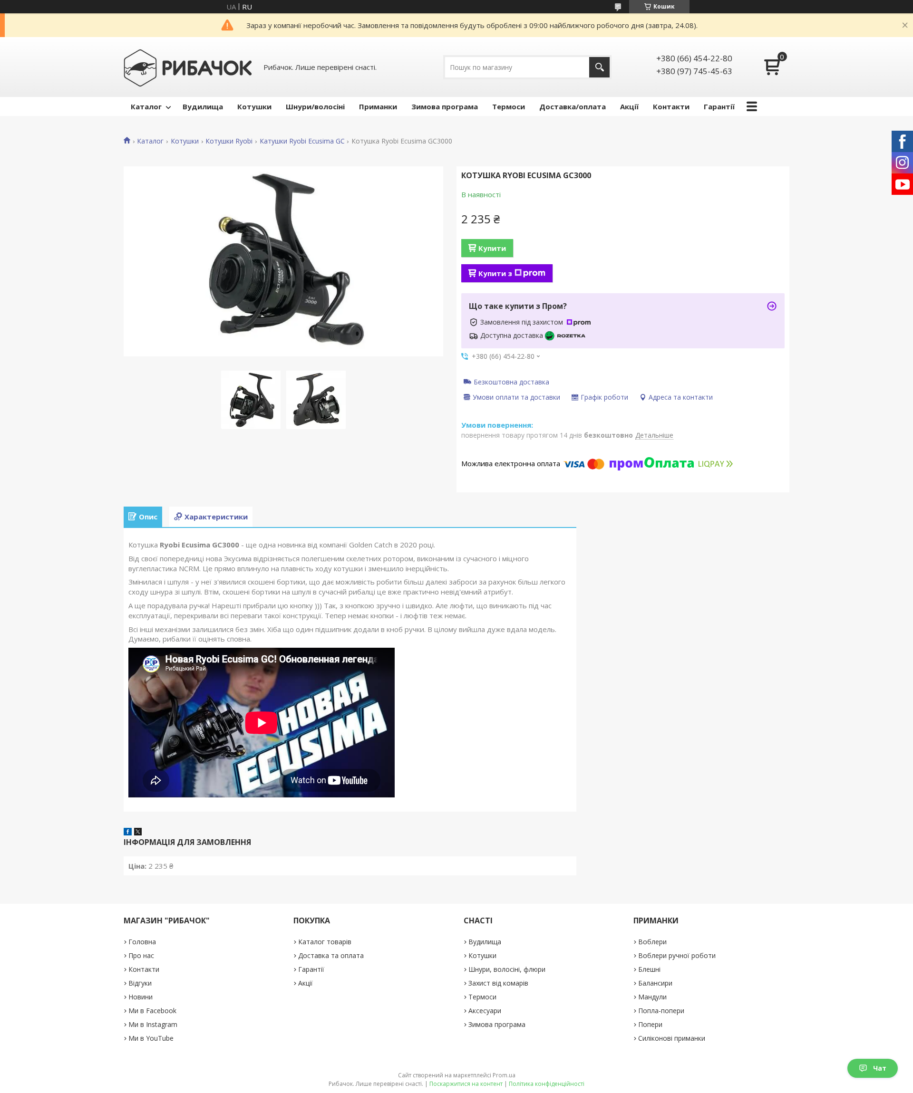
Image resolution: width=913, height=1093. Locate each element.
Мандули (652, 996)
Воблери (652, 941)
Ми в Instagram (152, 1024)
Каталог (146, 106)
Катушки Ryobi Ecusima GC (302, 141)
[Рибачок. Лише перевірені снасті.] (188, 67)
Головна (142, 941)
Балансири (655, 983)
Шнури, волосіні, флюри (506, 969)
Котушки (254, 106)
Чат (879, 1068)
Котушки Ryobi (229, 141)
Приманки (378, 106)
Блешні (649, 969)
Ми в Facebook (152, 1010)
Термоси (508, 106)
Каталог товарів (324, 941)
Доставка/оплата (572, 106)
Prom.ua (504, 1075)
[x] (138, 832)
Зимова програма (444, 106)
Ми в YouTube (151, 1038)
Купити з (495, 273)
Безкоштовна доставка (511, 381)
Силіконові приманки (671, 1038)
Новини (140, 996)
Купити (492, 248)
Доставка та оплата (331, 955)
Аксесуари (484, 1010)
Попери (650, 1024)
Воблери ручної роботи (677, 955)
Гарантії (719, 106)
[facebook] (128, 832)
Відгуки (140, 983)
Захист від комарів (498, 983)
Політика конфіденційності (546, 1084)
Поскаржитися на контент (466, 1084)
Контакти (671, 106)
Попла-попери (661, 1010)
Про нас (141, 955)
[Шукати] (599, 67)
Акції (629, 106)
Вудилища (203, 106)
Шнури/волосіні (315, 106)
